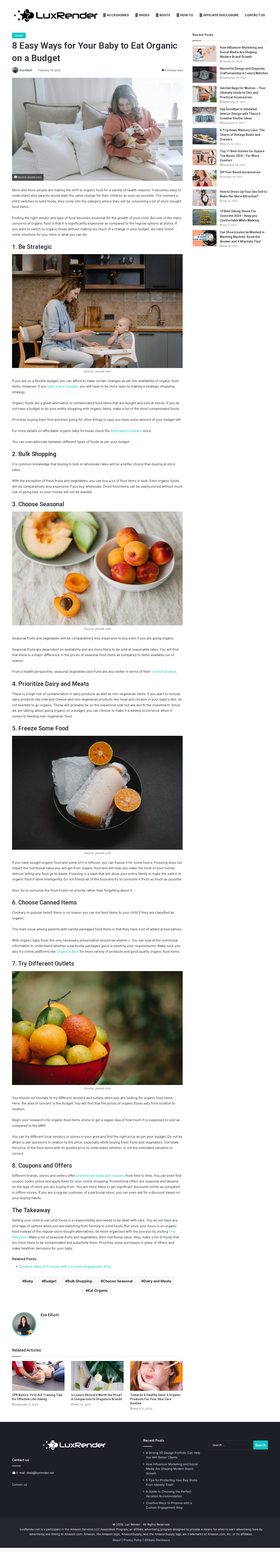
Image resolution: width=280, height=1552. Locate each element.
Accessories (117, 15)
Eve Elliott (26, 70)
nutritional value (163, 671)
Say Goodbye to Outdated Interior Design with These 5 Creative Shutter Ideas (240, 113)
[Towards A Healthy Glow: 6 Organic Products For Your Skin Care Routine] (156, 1376)
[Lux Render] (56, 15)
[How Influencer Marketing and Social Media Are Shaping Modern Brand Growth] (204, 53)
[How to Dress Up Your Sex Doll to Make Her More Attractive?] (204, 197)
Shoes (143, 15)
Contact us (19, 1484)
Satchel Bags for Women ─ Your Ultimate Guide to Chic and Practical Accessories (243, 92)
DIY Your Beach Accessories (240, 172)
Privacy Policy (132, 1540)
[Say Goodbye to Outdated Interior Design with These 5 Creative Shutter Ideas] (204, 115)
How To (186, 15)
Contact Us (255, 15)
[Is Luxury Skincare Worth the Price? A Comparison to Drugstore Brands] (97, 1376)
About (116, 1540)
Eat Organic (98, 1290)
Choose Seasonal (118, 1281)
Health (18, 35)
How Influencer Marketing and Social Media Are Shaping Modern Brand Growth (241, 52)
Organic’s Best (68, 951)
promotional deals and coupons (100, 1175)
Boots (164, 15)
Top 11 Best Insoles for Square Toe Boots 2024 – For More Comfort (242, 155)
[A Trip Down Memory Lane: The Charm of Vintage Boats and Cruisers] (204, 136)
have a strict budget (62, 386)
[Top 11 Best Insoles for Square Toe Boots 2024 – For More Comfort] (204, 157)
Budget (50, 1281)
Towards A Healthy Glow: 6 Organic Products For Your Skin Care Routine (155, 1399)
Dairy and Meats (157, 1281)
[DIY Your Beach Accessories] (204, 178)
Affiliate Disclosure (221, 15)
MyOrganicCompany (126, 431)
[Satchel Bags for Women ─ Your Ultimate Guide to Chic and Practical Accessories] (204, 94)
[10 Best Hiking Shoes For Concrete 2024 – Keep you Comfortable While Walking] (204, 217)
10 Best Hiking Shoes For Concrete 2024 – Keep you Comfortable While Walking (239, 215)
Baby (28, 1281)
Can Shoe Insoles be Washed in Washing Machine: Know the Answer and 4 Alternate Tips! (242, 236)
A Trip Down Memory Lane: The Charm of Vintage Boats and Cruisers (242, 134)
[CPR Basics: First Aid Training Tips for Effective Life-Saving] (38, 1376)
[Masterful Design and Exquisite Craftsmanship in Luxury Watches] (204, 74)
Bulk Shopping (79, 1281)
